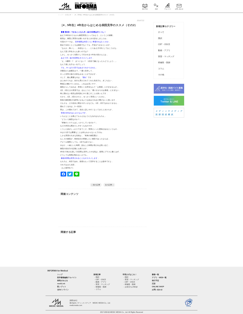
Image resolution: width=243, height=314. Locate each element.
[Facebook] (63, 174)
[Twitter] (70, 174)
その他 (160, 75)
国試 (159, 38)
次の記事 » (109, 185)
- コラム (98, 289)
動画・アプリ (163, 50)
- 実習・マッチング (102, 284)
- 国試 (97, 277)
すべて (160, 32)
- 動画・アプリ (100, 282)
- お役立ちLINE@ (131, 287)
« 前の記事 (96, 185)
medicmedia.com (76, 305)
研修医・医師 (163, 62)
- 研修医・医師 (100, 287)
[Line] (76, 174)
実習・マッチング (165, 56)
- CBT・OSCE (100, 279)
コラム (160, 69)
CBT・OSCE (163, 44)
